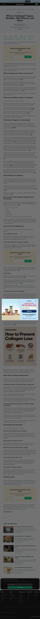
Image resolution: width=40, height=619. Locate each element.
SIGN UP (29, 311)
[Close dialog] (35, 301)
